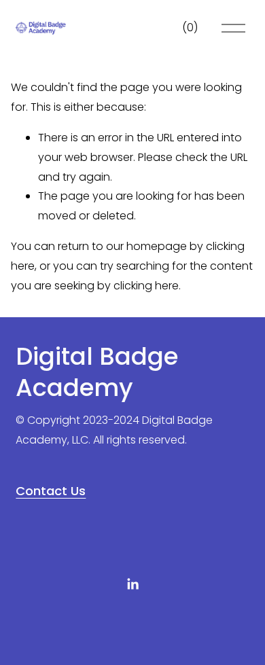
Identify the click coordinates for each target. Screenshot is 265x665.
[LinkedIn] (132, 584)
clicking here (146, 285)
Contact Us (51, 490)
